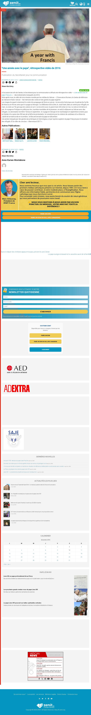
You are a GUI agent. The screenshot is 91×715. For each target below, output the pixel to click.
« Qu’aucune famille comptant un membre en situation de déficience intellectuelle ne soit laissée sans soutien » (34, 466)
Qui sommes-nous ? (20, 694)
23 (57, 557)
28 (33, 560)
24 (69, 557)
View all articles (7, 171)
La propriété (31, 694)
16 (57, 553)
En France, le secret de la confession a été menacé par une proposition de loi (32, 511)
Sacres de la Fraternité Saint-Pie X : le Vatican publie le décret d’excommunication (33, 484)
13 (21, 553)
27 (21, 560)
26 (9, 560)
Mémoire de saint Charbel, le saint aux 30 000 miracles (26, 502)
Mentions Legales (50, 694)
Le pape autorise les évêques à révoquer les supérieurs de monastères (30, 520)
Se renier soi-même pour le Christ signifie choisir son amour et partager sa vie (25, 463)
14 (33, 553)
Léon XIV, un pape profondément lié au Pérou (18, 576)
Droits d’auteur (61, 694)
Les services (40, 694)
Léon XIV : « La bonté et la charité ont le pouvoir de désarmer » (20, 472)
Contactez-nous (72, 694)
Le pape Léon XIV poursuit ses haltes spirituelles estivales (22, 603)
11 (81, 550)
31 (69, 560)
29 (45, 560)
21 (33, 557)
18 (81, 553)
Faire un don (45, 214)
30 (57, 560)
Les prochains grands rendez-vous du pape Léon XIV (21, 589)
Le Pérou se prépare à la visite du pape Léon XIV (17, 469)
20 (21, 557)
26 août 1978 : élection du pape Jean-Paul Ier (16, 460)
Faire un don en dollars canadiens (45, 218)
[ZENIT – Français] (25, 3)
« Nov (5, 564)
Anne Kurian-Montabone (28, 80)
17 (69, 553)
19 (9, 557)
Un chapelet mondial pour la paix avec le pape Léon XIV (26, 493)
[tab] (37, 654)
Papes (3, 10)
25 (81, 557)
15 (45, 553)
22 (45, 557)
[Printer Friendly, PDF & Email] (84, 90)
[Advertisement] (45, 237)
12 (9, 553)
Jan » (8, 564)
